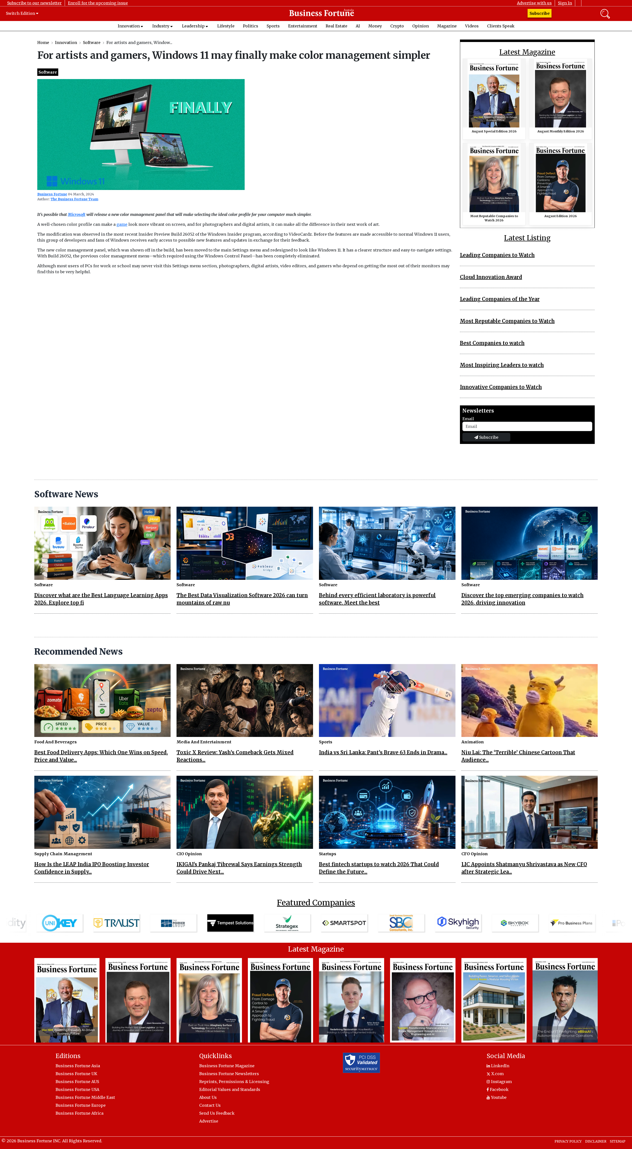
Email (468, 418)
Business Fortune (52, 194)
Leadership (193, 25)
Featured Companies (316, 903)
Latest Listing (527, 238)
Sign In (565, 2)
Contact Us (210, 1105)
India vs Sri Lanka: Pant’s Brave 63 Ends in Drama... (383, 752)
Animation (472, 741)
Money (375, 25)
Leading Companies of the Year (500, 299)
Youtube (498, 1097)
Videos (472, 25)
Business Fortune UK (76, 1073)
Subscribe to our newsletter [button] (34, 2)
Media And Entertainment (204, 741)
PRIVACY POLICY (568, 1141)
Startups (327, 853)
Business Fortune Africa (79, 1113)
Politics (250, 25)
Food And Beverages (55, 741)
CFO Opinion (474, 853)
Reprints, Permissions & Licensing (234, 1081)
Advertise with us (534, 2)
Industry (160, 25)
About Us (208, 1097)
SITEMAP (617, 1141)
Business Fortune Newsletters (229, 1073)
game (122, 224)
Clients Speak (500, 25)
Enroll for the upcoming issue (98, 2)
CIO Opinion (189, 853)
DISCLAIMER (595, 1141)
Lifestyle (226, 25)
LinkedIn (499, 1065)
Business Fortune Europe (81, 1105)
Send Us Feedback (217, 1113)
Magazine (447, 25)
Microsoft (76, 214)
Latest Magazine (527, 52)
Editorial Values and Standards (229, 1089)
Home (43, 42)
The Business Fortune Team (74, 199)
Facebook (499, 1089)
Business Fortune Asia (78, 1065)
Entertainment (302, 25)
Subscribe (540, 13)
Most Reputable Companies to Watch (507, 321)
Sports (273, 25)
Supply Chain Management (63, 853)
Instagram (501, 1081)
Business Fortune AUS (77, 1081)
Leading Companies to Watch (497, 255)
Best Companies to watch (492, 343)
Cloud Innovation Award (491, 277)
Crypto (397, 25)
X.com (497, 1073)
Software (91, 42)
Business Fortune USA (77, 1089)
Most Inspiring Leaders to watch (502, 365)
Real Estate (336, 25)
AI (358, 25)
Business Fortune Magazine (227, 1065)
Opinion (420, 25)
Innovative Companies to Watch (501, 387)
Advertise (208, 1121)
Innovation (129, 25)
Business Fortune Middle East (85, 1097)
